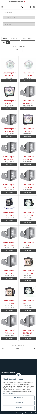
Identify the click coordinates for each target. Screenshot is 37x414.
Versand (34, 413)
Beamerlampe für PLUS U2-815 (28, 331)
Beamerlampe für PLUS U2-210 (9, 301)
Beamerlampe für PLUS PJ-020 (28, 102)
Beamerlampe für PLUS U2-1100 (9, 243)
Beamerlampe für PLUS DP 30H (28, 74)
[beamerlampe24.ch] (17, 1)
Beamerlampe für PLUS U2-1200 (28, 271)
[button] (22, 7)
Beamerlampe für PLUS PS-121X (9, 186)
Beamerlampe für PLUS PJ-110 (28, 130)
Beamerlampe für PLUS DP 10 (9, 74)
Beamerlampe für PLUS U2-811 (28, 301)
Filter (5, 39)
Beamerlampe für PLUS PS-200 (9, 213)
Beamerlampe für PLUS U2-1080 (28, 213)
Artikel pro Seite (27, 39)
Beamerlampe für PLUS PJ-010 (9, 102)
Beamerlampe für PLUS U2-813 (9, 331)
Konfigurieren (19, 402)
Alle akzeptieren (19, 397)
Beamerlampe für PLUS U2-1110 (28, 243)
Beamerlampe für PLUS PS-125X (28, 186)
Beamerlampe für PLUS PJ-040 (9, 130)
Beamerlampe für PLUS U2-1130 (9, 271)
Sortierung (14, 39)
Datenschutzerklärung (9, 393)
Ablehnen (19, 407)
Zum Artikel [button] (9, 81)
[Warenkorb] (34, 7)
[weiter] (34, 49)
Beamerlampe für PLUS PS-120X (28, 158)
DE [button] (25, 7)
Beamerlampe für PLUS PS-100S (9, 158)
